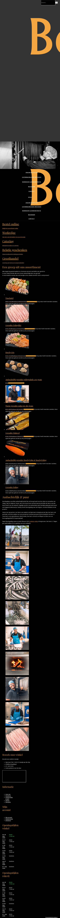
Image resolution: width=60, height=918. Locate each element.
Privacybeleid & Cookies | (51, 917)
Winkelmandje (9, 819)
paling (36, 521)
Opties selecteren (32, 301)
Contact (32, 191)
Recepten (8, 802)
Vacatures (8, 796)
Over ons (7, 794)
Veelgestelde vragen (9, 798)
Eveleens (31, 521)
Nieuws (7, 800)
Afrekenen (8, 820)
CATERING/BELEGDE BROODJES (31, 177)
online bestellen (32, 172)
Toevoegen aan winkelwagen (16, 383)
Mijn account (8, 817)
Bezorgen (31, 186)
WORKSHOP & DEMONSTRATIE (31, 182)
